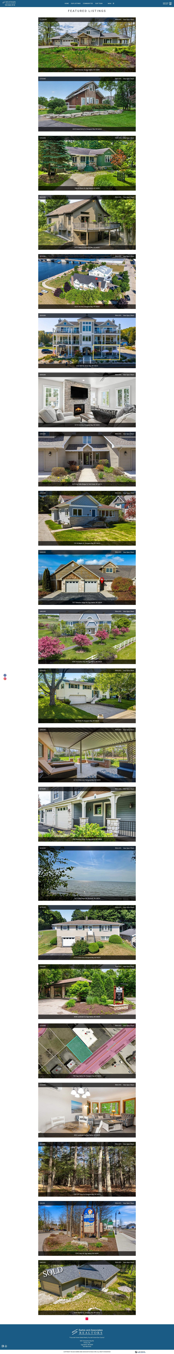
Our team (98, 3)
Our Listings (76, 3)
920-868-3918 (10, 5)
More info (118, 19)
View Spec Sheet (128, 19)
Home (67, 3)
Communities (88, 3)
